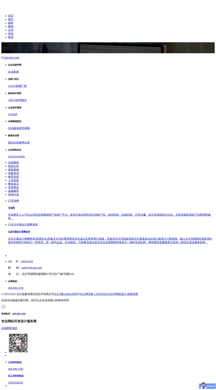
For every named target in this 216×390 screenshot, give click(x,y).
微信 (24, 100)
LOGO (12, 86)
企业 (11, 71)
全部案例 (13, 162)
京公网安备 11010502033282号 (98, 294)
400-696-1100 (15, 288)
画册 (18, 86)
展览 (21, 128)
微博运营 (24, 142)
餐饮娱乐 (13, 183)
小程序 (17, 100)
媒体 (16, 128)
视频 (27, 128)
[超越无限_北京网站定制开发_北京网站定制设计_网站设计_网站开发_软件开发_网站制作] (23, 9)
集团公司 (13, 166)
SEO (10, 156)
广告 (24, 86)
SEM (22, 156)
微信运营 (13, 142)
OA (10, 114)
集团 (16, 71)
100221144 (27, 261)
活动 (11, 128)
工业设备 (13, 180)
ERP (14, 114)
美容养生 (13, 187)
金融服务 (13, 191)
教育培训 (13, 176)
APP (10, 100)
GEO (16, 156)
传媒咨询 (13, 173)
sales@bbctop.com (32, 267)
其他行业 (13, 194)
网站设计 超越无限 (127, 294)
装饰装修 (13, 169)
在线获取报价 (9, 328)
